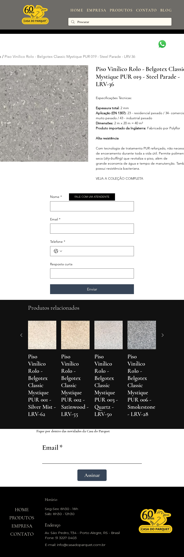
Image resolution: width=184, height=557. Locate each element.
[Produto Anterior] (21, 335)
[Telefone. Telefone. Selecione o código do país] (58, 251)
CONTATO (22, 534)
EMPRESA (22, 526)
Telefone (57, 241)
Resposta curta (61, 264)
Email (55, 219)
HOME (22, 510)
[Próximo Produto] (163, 335)
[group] (92, 373)
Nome (56, 197)
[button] (121, 10)
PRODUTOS (21, 518)
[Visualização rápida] (42, 335)
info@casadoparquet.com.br (81, 545)
